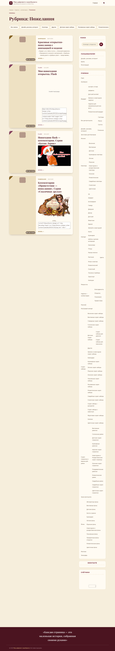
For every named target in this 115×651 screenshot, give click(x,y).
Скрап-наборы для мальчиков (99, 342)
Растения (91, 257)
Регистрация (85, 65)
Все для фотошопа (86, 120)
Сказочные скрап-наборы (95, 400)
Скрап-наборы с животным (93, 411)
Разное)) (83, 305)
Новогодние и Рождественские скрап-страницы (97, 458)
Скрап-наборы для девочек (99, 334)
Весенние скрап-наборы (95, 313)
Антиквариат (92, 202)
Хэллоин (90, 419)
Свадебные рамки (97, 481)
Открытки (97, 293)
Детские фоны (91, 509)
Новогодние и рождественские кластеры (94, 168)
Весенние (92, 143)
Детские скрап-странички (97, 439)
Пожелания (42, 179)
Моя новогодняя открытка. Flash (47, 72)
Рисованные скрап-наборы (86, 27)
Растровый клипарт (87, 308)
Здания (90, 224)
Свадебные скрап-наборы (96, 396)
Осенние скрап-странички (97, 464)
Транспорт (91, 277)
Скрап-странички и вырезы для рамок (84, 460)
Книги (90, 232)
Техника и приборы (94, 273)
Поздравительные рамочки (97, 470)
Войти (83, 62)
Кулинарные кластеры (95, 154)
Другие (54, 27)
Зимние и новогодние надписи (95, 99)
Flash (40, 67)
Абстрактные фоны (92, 502)
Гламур (90, 205)
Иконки (83, 138)
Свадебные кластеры (95, 181)
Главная (95, 3)
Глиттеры (101, 117)
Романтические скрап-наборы (95, 391)
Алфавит (90, 198)
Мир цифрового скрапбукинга (25, 2)
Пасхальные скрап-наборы (94, 380)
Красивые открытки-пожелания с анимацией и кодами (50, 45)
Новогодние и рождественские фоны (94, 529)
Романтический (93, 265)
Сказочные (92, 185)
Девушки (91, 209)
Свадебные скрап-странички (98, 486)
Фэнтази (83, 551)
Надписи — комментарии (85, 295)
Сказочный (91, 269)
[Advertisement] (57, 609)
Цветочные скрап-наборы (95, 423)
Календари (91, 358)
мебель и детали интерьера (93, 240)
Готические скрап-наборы (93, 326)
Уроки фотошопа (86, 497)
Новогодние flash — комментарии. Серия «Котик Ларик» (50, 140)
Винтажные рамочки (95, 429)
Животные (91, 220)
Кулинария (91, 235)
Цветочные (92, 189)
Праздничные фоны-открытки (93, 539)
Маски (100, 121)
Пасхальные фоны (92, 534)
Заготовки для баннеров (88, 135)
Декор (90, 213)
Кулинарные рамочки (96, 445)
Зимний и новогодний (95, 228)
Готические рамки (97, 434)
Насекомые (91, 245)
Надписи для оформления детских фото (94, 106)
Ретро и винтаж (93, 261)
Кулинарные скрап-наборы (94, 363)
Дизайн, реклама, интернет (29, 27)
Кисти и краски (91, 513)
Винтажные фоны (92, 505)
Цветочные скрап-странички (97, 492)
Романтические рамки (97, 476)
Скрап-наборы (83, 368)
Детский (90, 217)
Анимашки (42, 38)
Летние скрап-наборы (94, 367)
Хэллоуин (91, 280)
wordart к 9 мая (93, 87)
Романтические (93, 177)
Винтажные (92, 147)
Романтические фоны (93, 543)
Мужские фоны (91, 524)
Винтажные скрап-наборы (96, 317)
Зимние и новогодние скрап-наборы (94, 353)
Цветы (102, 257)
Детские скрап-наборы (67, 27)
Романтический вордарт (95, 112)
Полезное (101, 130)
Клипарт (83, 237)
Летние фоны (91, 520)
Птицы (90, 249)
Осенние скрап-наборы (95, 375)
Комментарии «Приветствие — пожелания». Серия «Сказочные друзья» (50, 187)
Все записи (14, 27)
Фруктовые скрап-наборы (96, 415)
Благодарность (99, 289)
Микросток (84, 284)
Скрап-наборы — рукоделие (93, 405)
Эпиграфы (84, 555)
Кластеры (45, 27)
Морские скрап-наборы (95, 371)
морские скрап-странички (97, 451)
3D (89, 194)
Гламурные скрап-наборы (95, 321)
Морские (91, 162)
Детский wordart (93, 94)
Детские (91, 151)
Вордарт (83, 99)
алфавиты (91, 90)
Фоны (82, 524)
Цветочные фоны (92, 547)
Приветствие (98, 301)
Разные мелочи (92, 252)
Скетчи (100, 125)
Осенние (91, 174)
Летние (91, 158)
